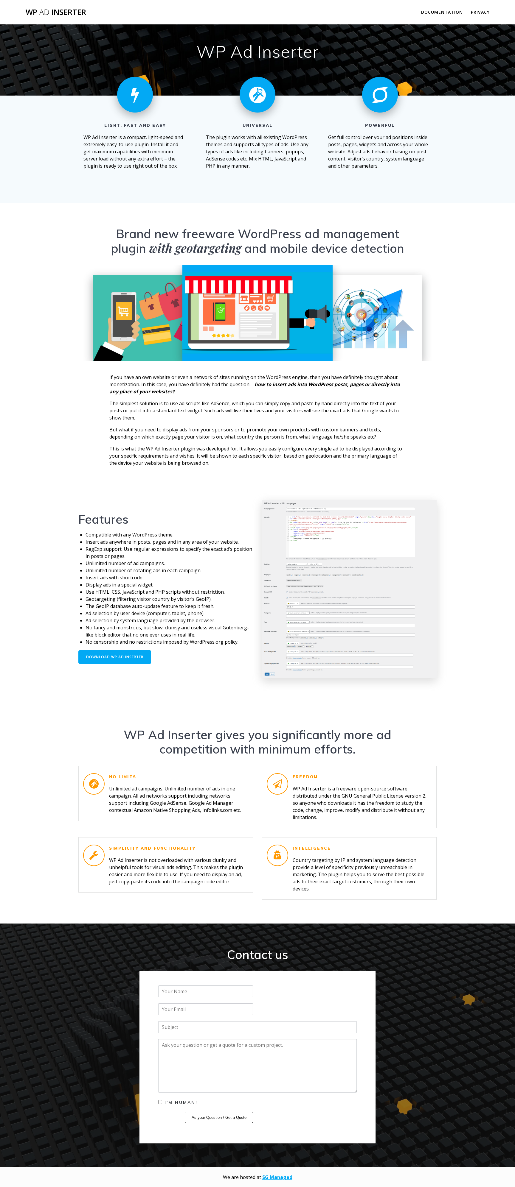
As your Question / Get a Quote (219, 1117)
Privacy (480, 12)
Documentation (442, 12)
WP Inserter (56, 12)
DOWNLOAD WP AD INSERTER (114, 656)
